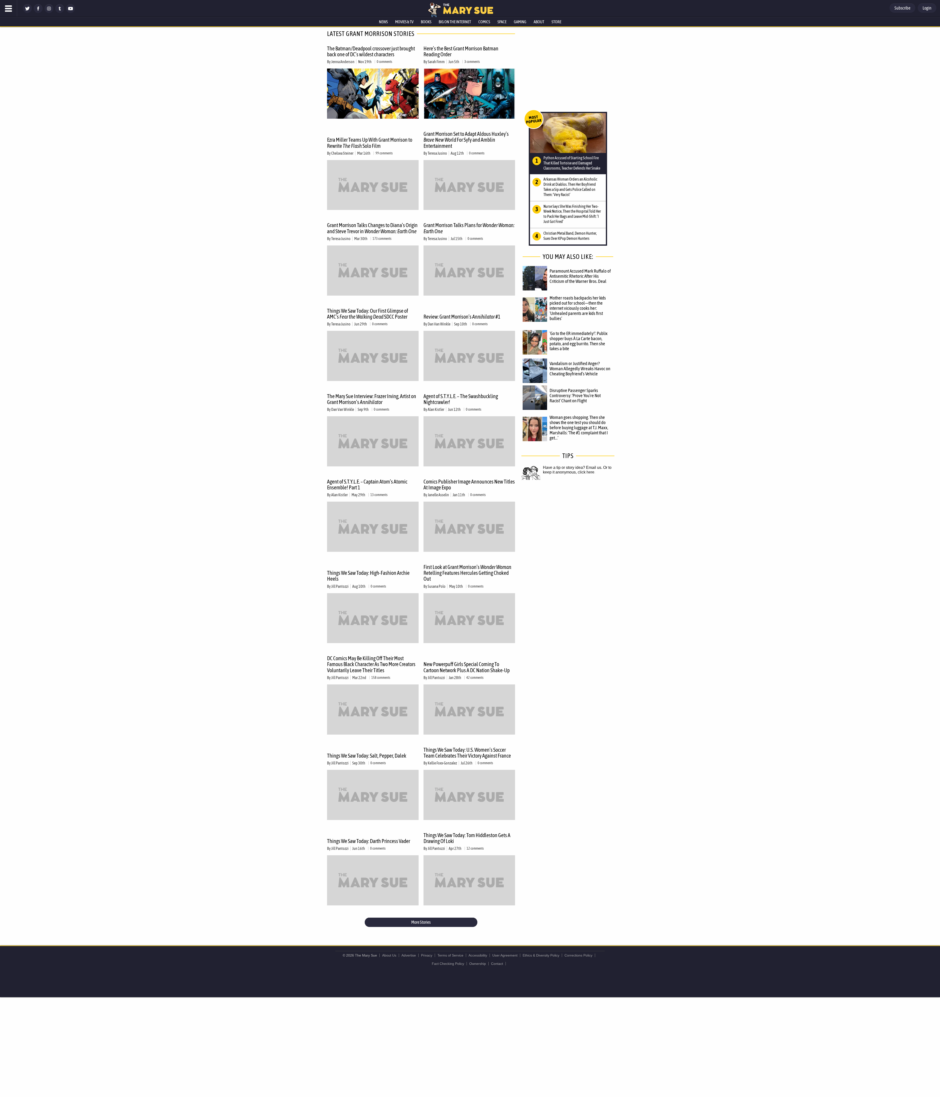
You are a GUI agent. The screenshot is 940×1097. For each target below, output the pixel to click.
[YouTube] (70, 12)
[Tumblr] (59, 12)
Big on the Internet (455, 21)
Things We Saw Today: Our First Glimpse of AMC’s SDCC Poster (367, 314)
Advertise (408, 955)
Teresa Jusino (437, 153)
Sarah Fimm (436, 61)
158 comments (380, 677)
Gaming (520, 21)
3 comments (472, 61)
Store (556, 21)
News (383, 21)
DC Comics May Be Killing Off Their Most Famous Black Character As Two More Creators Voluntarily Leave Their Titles (371, 664)
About (539, 21)
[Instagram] (49, 12)
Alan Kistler (436, 409)
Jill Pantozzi (340, 586)
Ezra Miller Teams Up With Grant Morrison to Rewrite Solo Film (369, 143)
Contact (497, 964)
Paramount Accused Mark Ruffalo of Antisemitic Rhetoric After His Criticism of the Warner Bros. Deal (580, 276)
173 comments (382, 238)
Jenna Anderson (342, 61)
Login (927, 8)
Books (426, 21)
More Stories (421, 922)
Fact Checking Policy (448, 964)
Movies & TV (404, 21)
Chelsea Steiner (342, 153)
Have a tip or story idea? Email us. (572, 467)
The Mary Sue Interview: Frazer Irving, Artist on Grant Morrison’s (371, 399)
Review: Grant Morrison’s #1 (461, 316)
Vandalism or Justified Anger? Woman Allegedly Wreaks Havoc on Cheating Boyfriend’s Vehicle (580, 368)
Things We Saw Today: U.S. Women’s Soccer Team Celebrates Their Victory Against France (467, 753)
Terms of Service (450, 955)
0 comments (384, 61)
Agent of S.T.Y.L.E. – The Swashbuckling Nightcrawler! (460, 399)
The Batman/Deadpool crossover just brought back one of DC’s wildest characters (371, 51)
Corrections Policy (578, 955)
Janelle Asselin (438, 495)
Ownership (477, 964)
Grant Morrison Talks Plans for (469, 228)
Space (501, 21)
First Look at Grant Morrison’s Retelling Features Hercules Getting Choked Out (467, 573)
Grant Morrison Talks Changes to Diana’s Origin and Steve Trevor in (372, 228)
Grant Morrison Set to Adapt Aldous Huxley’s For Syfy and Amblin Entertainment (466, 140)
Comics (484, 21)
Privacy (426, 955)
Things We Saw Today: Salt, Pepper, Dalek (366, 755)
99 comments (384, 153)
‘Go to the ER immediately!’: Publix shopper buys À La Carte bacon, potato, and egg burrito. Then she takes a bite (579, 341)
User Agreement (504, 955)
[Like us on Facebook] (38, 12)
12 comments (475, 848)
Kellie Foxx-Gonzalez (442, 763)
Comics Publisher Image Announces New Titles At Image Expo (469, 484)
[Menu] (8, 8)
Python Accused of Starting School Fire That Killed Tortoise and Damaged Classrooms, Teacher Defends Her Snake (571, 163)
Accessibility (478, 955)
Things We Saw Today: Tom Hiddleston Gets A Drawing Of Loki (466, 838)
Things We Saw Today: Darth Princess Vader (368, 841)
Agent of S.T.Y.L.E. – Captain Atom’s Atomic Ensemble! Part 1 (367, 484)
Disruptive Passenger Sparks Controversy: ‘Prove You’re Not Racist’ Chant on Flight (575, 395)
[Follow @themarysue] (27, 12)
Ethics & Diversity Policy (541, 955)
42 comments (474, 677)
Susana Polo (437, 586)
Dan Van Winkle (439, 324)
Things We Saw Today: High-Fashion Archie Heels (368, 576)
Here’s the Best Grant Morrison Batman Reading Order (460, 51)
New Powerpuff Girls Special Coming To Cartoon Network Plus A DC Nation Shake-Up (466, 667)
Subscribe (902, 8)
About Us (389, 955)
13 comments (379, 495)
